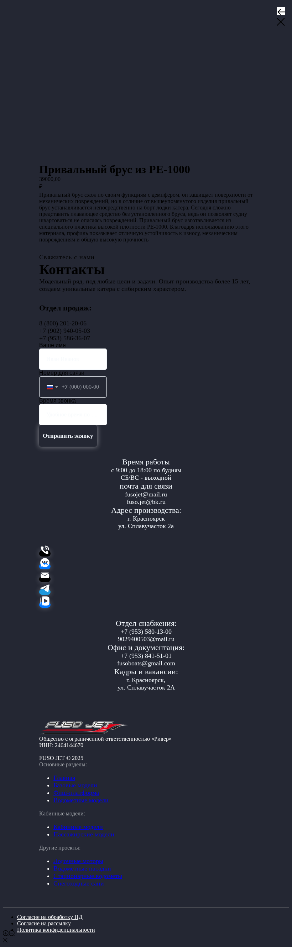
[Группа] (45, 566)
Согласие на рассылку (44, 923)
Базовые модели (75, 785)
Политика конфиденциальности (56, 930)
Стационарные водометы (87, 875)
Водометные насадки (82, 868)
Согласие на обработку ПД (50, 917)
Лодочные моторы (78, 860)
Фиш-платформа (76, 792)
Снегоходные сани (78, 883)
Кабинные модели (78, 826)
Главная (64, 777)
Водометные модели (81, 800)
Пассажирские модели (83, 834)
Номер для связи (61, 373)
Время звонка (57, 401)
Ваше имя (52, 345)
